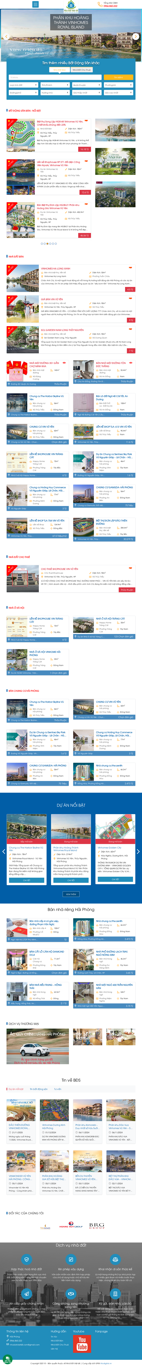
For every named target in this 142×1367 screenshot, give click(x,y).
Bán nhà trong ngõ (105, 960)
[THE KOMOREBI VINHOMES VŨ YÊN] (115, 161)
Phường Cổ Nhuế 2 (38, 933)
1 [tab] (42, 244)
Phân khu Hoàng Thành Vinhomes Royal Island (65, 849)
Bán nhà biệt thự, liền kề (49, 129)
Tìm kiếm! (118, 77)
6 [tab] (56, 244)
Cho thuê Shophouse (53, 573)
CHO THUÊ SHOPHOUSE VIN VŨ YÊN (59, 568)
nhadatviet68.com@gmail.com (25, 1344)
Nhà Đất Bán (16, 256)
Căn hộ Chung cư (37, 960)
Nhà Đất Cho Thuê (19, 556)
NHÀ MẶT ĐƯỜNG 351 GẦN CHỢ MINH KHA (44, 364)
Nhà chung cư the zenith (109, 765)
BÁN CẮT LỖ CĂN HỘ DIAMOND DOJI (47, 953)
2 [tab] (44, 244)
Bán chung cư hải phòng (39, 404)
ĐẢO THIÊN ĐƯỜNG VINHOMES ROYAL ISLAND (19, 1126)
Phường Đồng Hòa (105, 777)
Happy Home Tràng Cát (39, 462)
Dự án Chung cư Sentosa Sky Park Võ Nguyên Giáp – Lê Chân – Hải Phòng (114, 455)
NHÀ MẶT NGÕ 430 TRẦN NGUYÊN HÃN (114, 986)
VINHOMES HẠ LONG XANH (55, 268)
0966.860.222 (110, 5)
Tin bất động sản (39, 1089)
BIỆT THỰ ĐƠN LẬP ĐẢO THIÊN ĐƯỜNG (111, 522)
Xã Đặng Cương (37, 377)
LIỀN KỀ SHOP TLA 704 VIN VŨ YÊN (47, 520)
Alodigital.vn (106, 1363)
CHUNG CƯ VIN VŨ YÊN (42, 426)
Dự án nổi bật (16, 1089)
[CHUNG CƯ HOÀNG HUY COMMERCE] (115, 194)
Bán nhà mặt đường (38, 371)
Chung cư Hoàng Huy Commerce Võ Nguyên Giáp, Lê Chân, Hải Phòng (48, 489)
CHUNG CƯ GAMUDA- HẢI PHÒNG (114, 487)
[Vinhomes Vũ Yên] (115, 129)
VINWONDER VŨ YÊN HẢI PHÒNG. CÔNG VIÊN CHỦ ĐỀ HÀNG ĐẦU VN (20, 1177)
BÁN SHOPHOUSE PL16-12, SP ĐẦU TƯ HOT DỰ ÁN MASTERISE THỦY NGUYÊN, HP (58, 209)
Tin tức (54, 1336)
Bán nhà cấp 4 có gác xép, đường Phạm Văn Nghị (44, 922)
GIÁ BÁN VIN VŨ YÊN (52, 299)
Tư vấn (57, 1089)
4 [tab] (50, 244)
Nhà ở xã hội (16, 607)
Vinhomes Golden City (109, 847)
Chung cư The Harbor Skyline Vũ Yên (47, 397)
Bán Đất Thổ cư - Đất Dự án (105, 404)
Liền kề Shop (105, 430)
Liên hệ (54, 1348)
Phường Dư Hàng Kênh (104, 966)
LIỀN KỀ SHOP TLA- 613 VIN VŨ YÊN (114, 426)
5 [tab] (53, 244)
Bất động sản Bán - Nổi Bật (25, 110)
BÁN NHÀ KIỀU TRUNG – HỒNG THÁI (46, 986)
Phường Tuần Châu (101, 276)
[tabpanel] (49, 178)
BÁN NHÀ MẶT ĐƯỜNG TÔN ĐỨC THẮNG (111, 364)
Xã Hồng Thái (39, 998)
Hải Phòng (15, 1336)
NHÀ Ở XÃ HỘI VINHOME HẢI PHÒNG (45, 653)
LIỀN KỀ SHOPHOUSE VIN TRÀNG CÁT (46, 455)
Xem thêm (71, 894)
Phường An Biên (104, 498)
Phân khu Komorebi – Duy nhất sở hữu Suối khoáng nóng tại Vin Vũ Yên (86, 1126)
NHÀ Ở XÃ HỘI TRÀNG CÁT (110, 618)
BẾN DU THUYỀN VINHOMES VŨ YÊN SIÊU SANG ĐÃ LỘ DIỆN (87, 1177)
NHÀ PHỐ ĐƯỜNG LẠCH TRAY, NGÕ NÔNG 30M (112, 953)
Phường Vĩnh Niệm (105, 468)
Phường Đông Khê (39, 966)
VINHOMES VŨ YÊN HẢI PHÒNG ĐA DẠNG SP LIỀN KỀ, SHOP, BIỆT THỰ (59, 123)
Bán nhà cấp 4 (39, 928)
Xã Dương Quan (99, 337)
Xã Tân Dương (74, 221)
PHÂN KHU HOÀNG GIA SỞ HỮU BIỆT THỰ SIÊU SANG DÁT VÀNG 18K (53, 1177)
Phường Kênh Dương (39, 502)
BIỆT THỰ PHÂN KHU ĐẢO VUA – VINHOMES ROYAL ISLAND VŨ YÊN (121, 1177)
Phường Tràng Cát (39, 468)
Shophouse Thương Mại (48, 216)
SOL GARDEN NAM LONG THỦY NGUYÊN (62, 329)
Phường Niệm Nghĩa (105, 999)
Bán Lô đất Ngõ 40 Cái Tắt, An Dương (112, 397)
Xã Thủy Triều (74, 135)
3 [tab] (47, 244)
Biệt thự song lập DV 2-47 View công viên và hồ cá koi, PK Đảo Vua (60, 166)
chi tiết (26, 880)
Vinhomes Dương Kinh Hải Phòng (53, 1126)
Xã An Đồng (104, 376)
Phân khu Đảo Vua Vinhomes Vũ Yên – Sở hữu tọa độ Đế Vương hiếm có (120, 1126)
